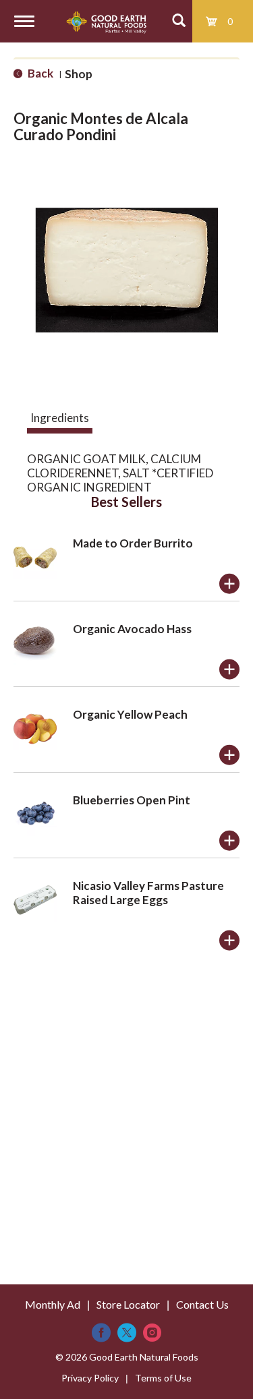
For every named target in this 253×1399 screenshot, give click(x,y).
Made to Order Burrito (133, 543)
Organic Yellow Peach (130, 714)
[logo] (106, 21)
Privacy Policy (90, 1377)
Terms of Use (163, 1377)
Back (39, 73)
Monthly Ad (52, 1304)
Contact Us (202, 1304)
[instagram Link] (152, 1332)
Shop (78, 74)
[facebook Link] (101, 1332)
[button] (229, 584)
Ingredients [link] (59, 418)
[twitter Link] (126, 1332)
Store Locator (128, 1304)
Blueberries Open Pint (131, 800)
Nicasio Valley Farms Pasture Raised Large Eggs (148, 893)
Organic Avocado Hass (132, 629)
